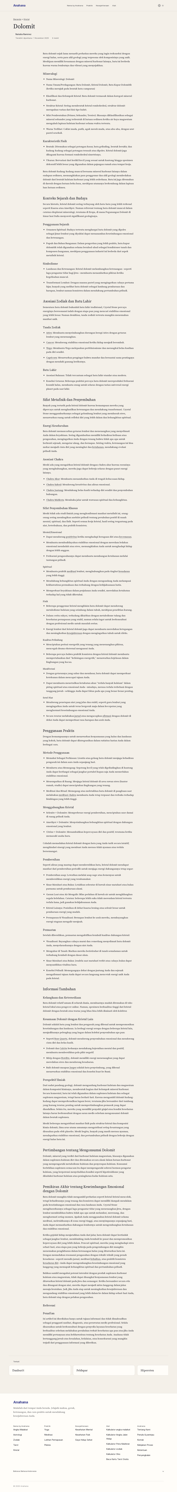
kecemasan (125, 536)
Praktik (89, 5)
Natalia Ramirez (23, 34)
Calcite (63, 1048)
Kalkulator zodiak (114, 1449)
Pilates (47, 1445)
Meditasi (48, 1434)
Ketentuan (142, 1450)
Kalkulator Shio (113, 1454)
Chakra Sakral (53, 484)
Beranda (17, 19)
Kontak (140, 1440)
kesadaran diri (50, 1263)
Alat (114, 5)
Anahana (19, 5)
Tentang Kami (143, 1429)
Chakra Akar (53, 478)
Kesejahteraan (102, 5)
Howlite (65, 1058)
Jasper (73, 1067)
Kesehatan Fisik (82, 1434)
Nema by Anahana (75, 5)
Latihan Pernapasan (53, 1440)
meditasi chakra (67, 795)
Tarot (15, 1445)
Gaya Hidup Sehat (83, 1440)
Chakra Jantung (54, 490)
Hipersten (147, 1370)
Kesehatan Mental (84, 1429)
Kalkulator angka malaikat (118, 1429)
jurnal (78, 716)
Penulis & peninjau (145, 1434)
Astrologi (17, 1434)
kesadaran (124, 571)
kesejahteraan (74, 633)
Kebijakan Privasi (145, 1445)
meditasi (71, 571)
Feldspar (82, 1370)
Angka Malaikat (20, 1429)
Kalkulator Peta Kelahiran (118, 1444)
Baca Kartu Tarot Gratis (117, 1459)
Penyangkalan (143, 1455)
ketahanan (98, 447)
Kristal (26, 19)
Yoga (46, 1429)
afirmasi (106, 716)
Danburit (18, 1370)
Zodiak (16, 1440)
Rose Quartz (60, 1038)
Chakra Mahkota (55, 499)
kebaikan (95, 1259)
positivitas (71, 536)
